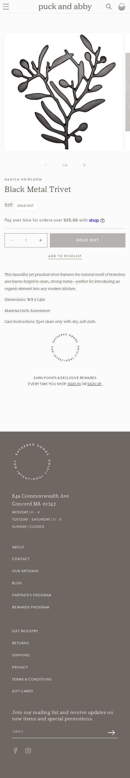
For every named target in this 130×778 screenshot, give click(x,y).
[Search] (108, 6)
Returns (20, 643)
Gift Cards (22, 691)
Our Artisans (25, 571)
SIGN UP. (94, 384)
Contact (21, 559)
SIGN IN (74, 384)
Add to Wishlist (65, 256)
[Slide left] (45, 165)
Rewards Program (30, 607)
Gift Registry (25, 631)
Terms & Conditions (32, 679)
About (18, 547)
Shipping (21, 655)
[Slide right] (84, 165)
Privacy (20, 667)
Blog (17, 583)
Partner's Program (31, 595)
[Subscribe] (108, 733)
